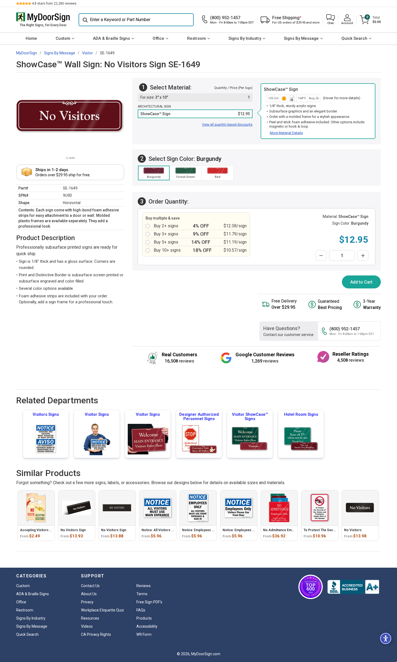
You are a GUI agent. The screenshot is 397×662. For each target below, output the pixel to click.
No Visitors (353, 530)
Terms (141, 594)
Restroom (196, 38)
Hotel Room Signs (301, 414)
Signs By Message (301, 38)
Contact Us (90, 586)
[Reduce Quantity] (321, 255)
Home (31, 38)
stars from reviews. (54, 3)
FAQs (140, 610)
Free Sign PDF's (149, 602)
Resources (90, 618)
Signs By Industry (244, 38)
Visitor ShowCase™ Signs (250, 416)
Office (158, 38)
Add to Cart (361, 282)
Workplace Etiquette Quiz (102, 610)
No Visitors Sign (73, 530)
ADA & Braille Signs (111, 38)
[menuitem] (31, 39)
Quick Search (354, 38)
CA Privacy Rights (96, 634)
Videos (87, 626)
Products (144, 618)
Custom (63, 38)
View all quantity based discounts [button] (227, 125)
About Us (89, 594)
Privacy (87, 602)
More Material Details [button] (286, 133)
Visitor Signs (97, 414)
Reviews (143, 586)
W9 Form (144, 634)
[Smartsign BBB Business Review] (353, 587)
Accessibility (146, 626)
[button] (330, 19)
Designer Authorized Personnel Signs (199, 416)
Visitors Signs (46, 414)
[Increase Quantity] (363, 255)
